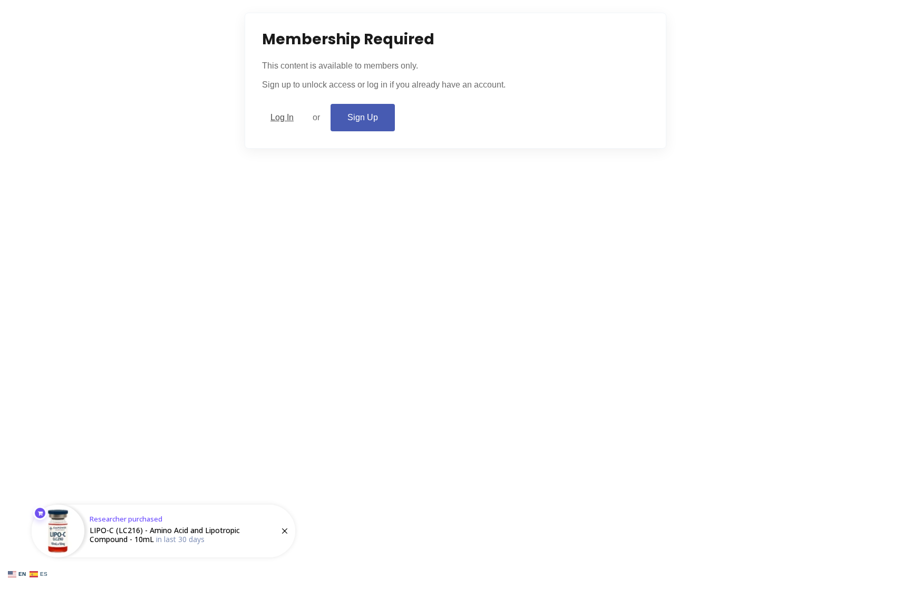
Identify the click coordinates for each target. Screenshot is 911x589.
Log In (282, 117)
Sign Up (362, 117)
